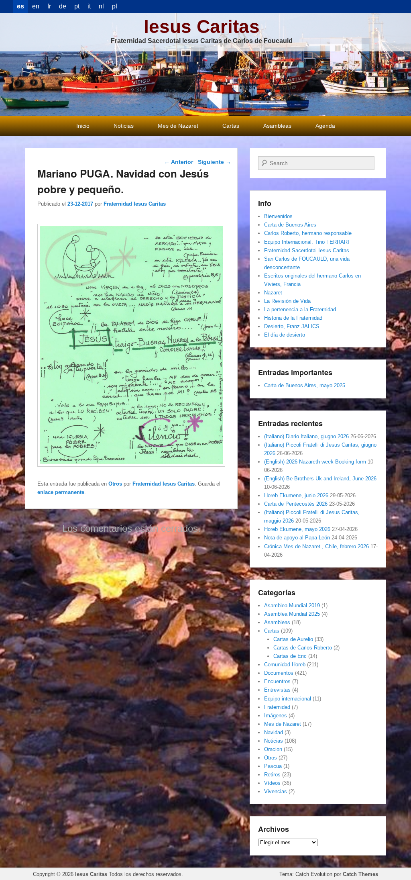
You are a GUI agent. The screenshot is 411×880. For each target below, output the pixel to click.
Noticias (124, 126)
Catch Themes (360, 874)
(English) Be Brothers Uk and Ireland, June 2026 (320, 479)
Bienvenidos (278, 216)
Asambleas (277, 126)
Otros (115, 484)
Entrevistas (277, 690)
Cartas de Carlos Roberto (302, 648)
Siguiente (214, 162)
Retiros (272, 775)
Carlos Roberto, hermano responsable (308, 233)
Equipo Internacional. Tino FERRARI (306, 242)
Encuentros (277, 681)
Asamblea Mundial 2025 (292, 614)
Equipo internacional (287, 699)
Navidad (273, 732)
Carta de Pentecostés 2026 (296, 504)
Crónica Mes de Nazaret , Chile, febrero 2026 (316, 546)
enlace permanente (60, 492)
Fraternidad (277, 707)
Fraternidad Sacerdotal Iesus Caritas (306, 250)
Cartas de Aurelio (293, 639)
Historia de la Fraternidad (293, 318)
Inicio (83, 126)
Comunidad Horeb (284, 665)
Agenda (325, 126)
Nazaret (273, 293)
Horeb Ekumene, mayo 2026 (297, 529)
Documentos (278, 673)
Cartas (230, 126)
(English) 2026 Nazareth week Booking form (315, 462)
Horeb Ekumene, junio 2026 (296, 495)
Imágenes (275, 716)
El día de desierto (284, 335)
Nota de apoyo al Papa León (297, 538)
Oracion (273, 749)
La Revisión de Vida (287, 301)
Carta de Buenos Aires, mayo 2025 (304, 385)
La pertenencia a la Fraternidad (300, 309)
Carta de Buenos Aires (290, 225)
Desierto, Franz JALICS (291, 326)
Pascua (273, 766)
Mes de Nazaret (178, 126)
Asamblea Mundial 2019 (292, 605)
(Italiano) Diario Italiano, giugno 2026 (306, 436)
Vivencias (275, 791)
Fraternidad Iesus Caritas (135, 204)
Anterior (178, 162)
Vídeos (272, 783)
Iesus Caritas (202, 26)
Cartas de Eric (290, 656)
